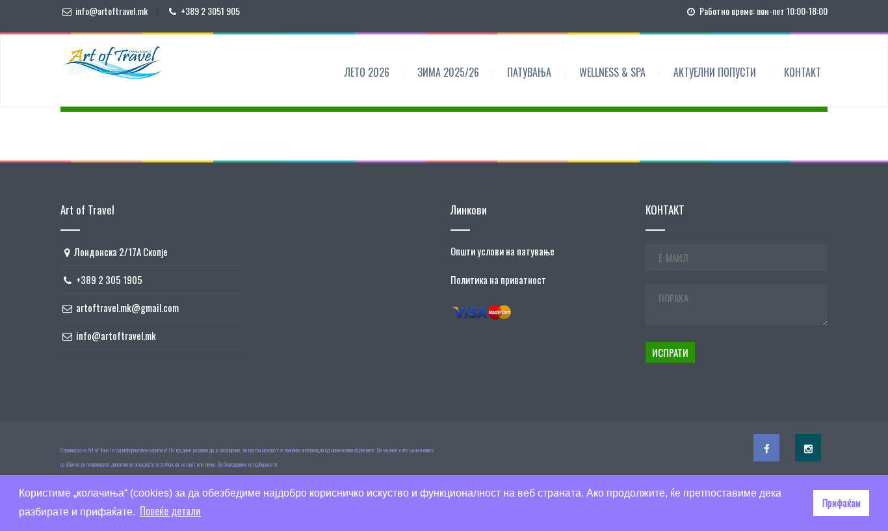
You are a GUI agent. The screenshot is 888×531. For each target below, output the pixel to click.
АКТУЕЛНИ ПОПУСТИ (714, 72)
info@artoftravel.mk (111, 11)
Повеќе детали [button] (170, 511)
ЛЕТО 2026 (367, 72)
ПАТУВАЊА (529, 72)
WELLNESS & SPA (612, 72)
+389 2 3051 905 (210, 11)
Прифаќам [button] (841, 503)
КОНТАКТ (802, 72)
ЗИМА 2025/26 (448, 72)
